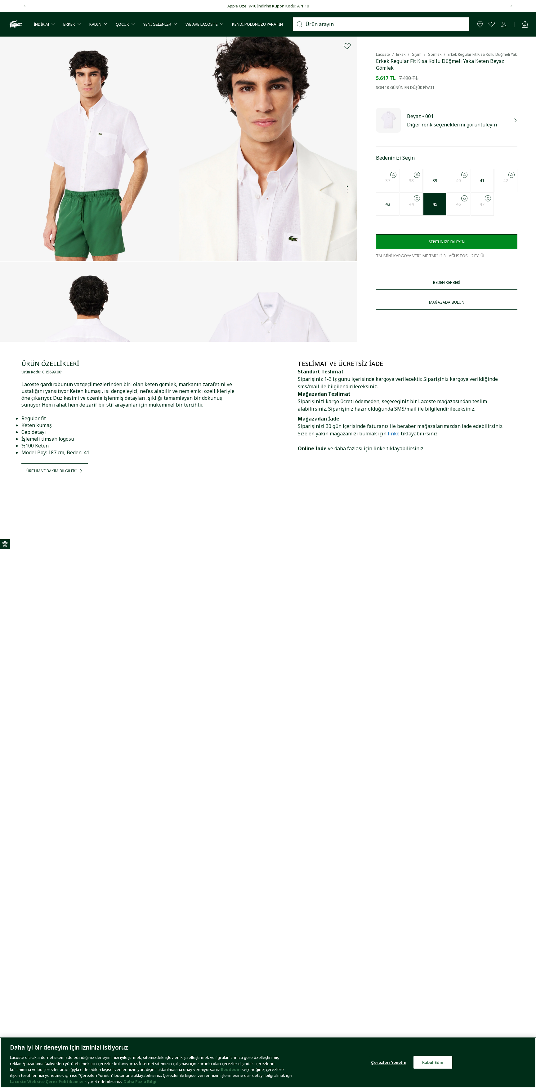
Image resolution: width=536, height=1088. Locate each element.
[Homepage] (15, 24)
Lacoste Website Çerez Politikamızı (47, 1081)
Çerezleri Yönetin (388, 1062)
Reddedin (231, 1069)
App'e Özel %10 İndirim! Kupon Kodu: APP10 (268, 6)
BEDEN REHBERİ (447, 282)
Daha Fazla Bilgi (139, 1081)
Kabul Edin (432, 1062)
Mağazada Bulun (447, 302)
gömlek (434, 54)
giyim (417, 54)
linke (394, 433)
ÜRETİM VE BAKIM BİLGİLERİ (51, 471)
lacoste (383, 54)
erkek (400, 54)
